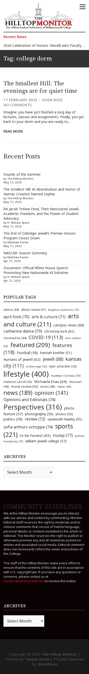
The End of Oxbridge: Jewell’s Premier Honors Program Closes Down (39, 235)
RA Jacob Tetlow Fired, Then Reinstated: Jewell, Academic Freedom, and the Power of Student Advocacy (41, 214)
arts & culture (49, 316)
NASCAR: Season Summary (25, 253)
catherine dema (22, 331)
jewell (53, 359)
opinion (51, 392)
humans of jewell (22, 359)
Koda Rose (52, 99)
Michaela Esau (50, 381)
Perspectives (32, 407)
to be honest (35, 435)
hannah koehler (56, 353)
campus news (68, 324)
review (35, 419)
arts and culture (41, 320)
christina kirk (59, 331)
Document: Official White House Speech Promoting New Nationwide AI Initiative (35, 270)
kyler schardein (62, 366)
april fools (16, 316)
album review (33, 309)
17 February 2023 (20, 99)
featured (30, 345)
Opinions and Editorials (29, 399)
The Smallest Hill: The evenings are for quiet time (40, 87)
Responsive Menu (83, 6)
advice (11, 310)
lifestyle (26, 374)
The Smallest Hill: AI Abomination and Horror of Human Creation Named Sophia (41, 191)
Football (27, 352)
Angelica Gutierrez (63, 309)
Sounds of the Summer (22, 174)
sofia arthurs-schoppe (28, 427)
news (17, 393)
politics (12, 418)
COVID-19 (46, 337)
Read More (13, 131)
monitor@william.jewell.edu (23, 581)
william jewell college (46, 441)
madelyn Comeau (66, 375)
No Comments (17, 104)
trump (63, 435)
